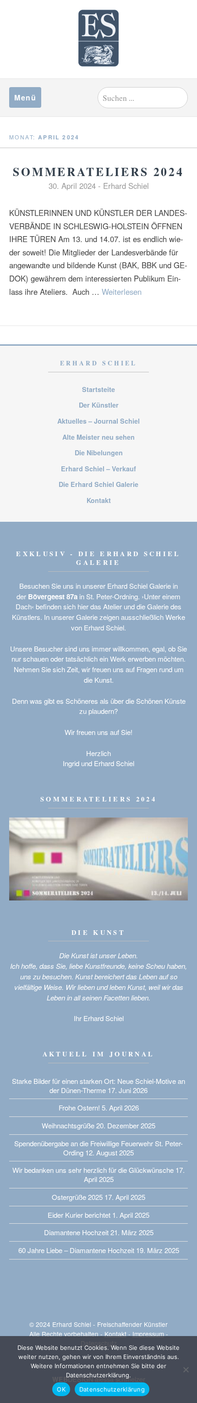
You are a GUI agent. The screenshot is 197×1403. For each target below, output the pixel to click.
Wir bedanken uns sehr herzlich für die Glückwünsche (93, 1170)
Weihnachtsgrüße (68, 1125)
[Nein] (185, 1369)
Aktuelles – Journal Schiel (98, 420)
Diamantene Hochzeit (76, 1232)
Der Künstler (99, 404)
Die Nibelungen (99, 452)
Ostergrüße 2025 (77, 1197)
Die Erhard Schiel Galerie (98, 484)
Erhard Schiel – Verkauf (98, 468)
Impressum (148, 1333)
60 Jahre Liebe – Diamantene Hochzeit (76, 1250)
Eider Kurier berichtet (79, 1215)
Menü (25, 97)
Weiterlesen (122, 291)
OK (61, 1389)
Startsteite (98, 389)
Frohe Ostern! (79, 1107)
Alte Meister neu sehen (98, 437)
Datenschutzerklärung (112, 1389)
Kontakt (99, 500)
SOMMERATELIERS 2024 (98, 171)
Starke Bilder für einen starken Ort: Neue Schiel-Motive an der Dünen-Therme (98, 1085)
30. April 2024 (72, 185)
